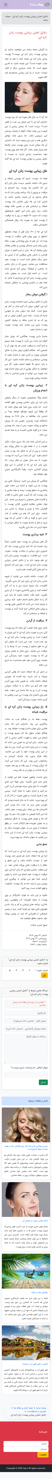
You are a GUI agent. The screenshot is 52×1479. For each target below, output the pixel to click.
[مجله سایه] (39, 4)
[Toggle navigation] (6, 5)
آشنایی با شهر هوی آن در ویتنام (35, 1364)
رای (44, 975)
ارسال (43, 1082)
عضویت (43, 1454)
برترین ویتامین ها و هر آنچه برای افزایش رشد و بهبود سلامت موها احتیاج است (26, 1148)
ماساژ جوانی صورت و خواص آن (35, 1220)
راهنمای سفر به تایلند (39, 1292)
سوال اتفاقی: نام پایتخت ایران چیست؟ (29, 1067)
